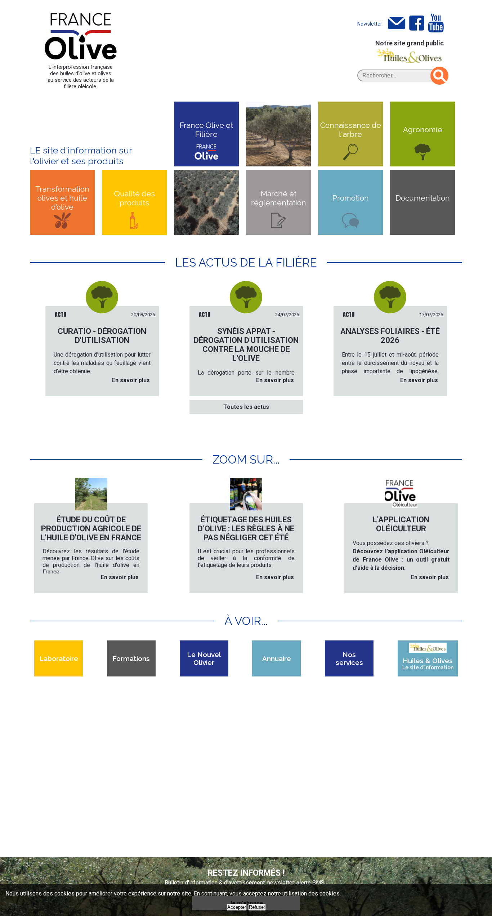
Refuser (257, 907)
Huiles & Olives (427, 663)
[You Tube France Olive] (436, 23)
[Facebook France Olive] (416, 23)
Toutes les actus (246, 406)
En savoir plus (131, 380)
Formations (131, 658)
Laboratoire (58, 658)
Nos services (349, 658)
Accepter (236, 907)
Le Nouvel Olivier (204, 658)
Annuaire (276, 658)
